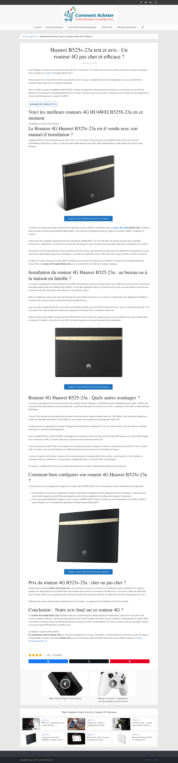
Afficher (53, 104)
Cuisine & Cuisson (53, 27)
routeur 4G (49, 73)
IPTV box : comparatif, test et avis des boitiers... (53, 723)
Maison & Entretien (126, 27)
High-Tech (107, 27)
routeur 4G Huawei (120, 227)
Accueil (38, 27)
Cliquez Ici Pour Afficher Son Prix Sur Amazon (88, 218)
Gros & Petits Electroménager (82, 27)
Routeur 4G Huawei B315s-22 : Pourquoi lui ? (142, 738)
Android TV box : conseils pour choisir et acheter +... (142, 723)
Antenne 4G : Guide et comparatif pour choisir (96, 723)
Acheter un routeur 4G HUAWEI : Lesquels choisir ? (53, 738)
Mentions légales (151, 760)
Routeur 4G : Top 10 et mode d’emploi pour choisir (98, 738)
